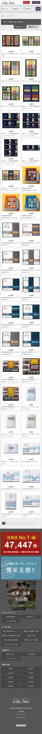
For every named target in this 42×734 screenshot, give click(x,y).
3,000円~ (31, 677)
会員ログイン (31, 617)
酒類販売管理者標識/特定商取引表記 (21, 708)
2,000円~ (31, 673)
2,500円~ (11, 677)
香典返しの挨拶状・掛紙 (31, 631)
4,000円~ (11, 682)
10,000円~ (11, 686)
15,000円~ (31, 686)
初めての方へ (11, 654)
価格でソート (33, 27)
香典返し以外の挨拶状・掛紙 (11, 635)
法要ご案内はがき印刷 (11, 640)
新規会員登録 (11, 617)
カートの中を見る (10, 621)
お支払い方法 (31, 635)
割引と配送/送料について (11, 631)
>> (34, 523)
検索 (38, 8)
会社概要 (21, 711)
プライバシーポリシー (21, 714)
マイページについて (11, 658)
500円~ (11, 668)
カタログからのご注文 (11, 644)
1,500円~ (11, 673)
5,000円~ (31, 682)
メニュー (36, 2)
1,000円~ (31, 668)
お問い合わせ (21, 717)
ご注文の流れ (31, 654)
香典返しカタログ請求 (31, 640)
